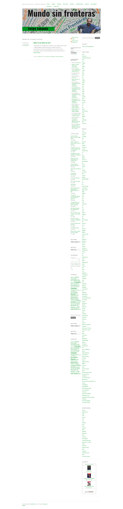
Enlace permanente (59, 56)
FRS (83, 86)
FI (82, 154)
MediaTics (84, 241)
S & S (83, 225)
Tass (83, 321)
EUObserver (84, 376)
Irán (71, 291)
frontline (83, 100)
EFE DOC (84, 358)
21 (76, 264)
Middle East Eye (85, 361)
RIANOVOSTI (85, 262)
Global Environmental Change (88, 397)
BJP (83, 196)
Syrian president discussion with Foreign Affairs (75, 137)
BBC (83, 143)
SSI (83, 104)
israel (76, 291)
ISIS (73, 291)
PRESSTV (84, 239)
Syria (78, 304)
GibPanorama (85, 257)
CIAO (83, 426)
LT (82, 168)
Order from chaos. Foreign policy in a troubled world (74, 159)
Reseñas (49, 6)
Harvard (83, 417)
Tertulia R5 (84, 283)
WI (82, 107)
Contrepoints (84, 296)
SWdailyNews (85, 250)
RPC (83, 200)
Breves (87, 4)
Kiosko (83, 360)
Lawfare (83, 342)
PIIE (83, 72)
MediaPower (84, 338)
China (77, 277)
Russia (78, 301)
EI (82, 180)
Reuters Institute (85, 356)
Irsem (83, 89)
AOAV (83, 235)
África (79, 309)
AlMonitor (84, 214)
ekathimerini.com (85, 395)
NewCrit (83, 310)
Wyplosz (53, 56)
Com (83, 237)
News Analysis (85, 219)
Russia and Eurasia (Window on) (88, 381)
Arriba (23, 505)
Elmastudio (45, 504)
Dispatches (89, 470)
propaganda (73, 301)
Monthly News (85, 345)
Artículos (65, 4)
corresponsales (74, 279)
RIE (83, 75)
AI (82, 77)
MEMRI (83, 116)
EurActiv (84, 223)
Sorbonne (84, 422)
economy (72, 282)
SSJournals (84, 335)
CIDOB (83, 63)
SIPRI (83, 82)
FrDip (83, 73)
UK (50, 56)
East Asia (84, 123)
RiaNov (83, 157)
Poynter (83, 322)
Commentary (84, 188)
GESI (83, 367)
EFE (83, 173)
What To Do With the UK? (42, 43)
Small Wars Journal (86, 329)
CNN (83, 131)
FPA (83, 65)
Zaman (83, 301)
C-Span (83, 383)
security (73, 302)
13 (75, 263)
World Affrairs (85, 294)
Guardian (84, 141)
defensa (72, 280)
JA (82, 152)
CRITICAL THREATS (86, 393)
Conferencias (79, 4)
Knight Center (85, 412)
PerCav (83, 251)
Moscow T (84, 159)
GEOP (83, 109)
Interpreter (84, 292)
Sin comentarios (25, 45)
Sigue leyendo (37, 52)
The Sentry (84, 391)
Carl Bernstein (89, 487)
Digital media (84, 189)
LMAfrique (84, 313)
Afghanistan (73, 277)
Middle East (73, 296)
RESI (83, 336)
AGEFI (83, 351)
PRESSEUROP (85, 179)
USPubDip (84, 120)
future (77, 286)
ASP (83, 54)
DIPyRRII (84, 431)
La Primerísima (85, 234)
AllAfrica (84, 177)
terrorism (73, 305)
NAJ (83, 218)
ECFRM (83, 96)
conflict (75, 278)
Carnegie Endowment (86, 57)
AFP (83, 209)
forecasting (74, 285)
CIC (83, 61)
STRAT (83, 80)
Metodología (73, 184)
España (59, 4)
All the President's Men (89, 486)
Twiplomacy (84, 303)
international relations (75, 290)
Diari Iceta (84, 248)
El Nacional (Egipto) (86, 400)
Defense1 (84, 276)
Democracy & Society (86, 328)
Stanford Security (85, 452)
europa (83, 166)
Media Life (84, 306)
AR (82, 163)
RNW (83, 156)
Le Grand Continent (86, 377)
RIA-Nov (84, 242)
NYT (83, 138)
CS (82, 216)
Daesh (78, 279)
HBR (83, 191)
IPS (83, 253)
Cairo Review (84, 289)
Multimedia (94, 4)
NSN (83, 98)
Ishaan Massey (75, 99)
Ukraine (73, 307)
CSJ (83, 420)
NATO (83, 260)
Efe (82, 198)
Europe (77, 283)
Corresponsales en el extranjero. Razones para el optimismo (75, 203)
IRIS (83, 88)
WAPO (83, 134)
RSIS (83, 454)
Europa (74, 283)
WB (83, 290)
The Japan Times (85, 374)
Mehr (83, 312)
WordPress (33, 504)
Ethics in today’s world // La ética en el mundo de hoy (75, 214)
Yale (83, 419)
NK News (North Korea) (87, 372)
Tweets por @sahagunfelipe (87, 46)
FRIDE (83, 66)
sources (72, 304)
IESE (83, 429)
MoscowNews (85, 161)
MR (82, 267)
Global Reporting (85, 352)
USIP (83, 112)
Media (73, 295)
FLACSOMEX (85, 438)
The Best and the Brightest (89, 478)
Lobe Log (84, 365)
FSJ (83, 347)
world (76, 309)
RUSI (83, 114)
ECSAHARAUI (85, 386)
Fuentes (74, 286)
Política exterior (75, 299)
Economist (84, 147)
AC (82, 105)
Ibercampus (84, 433)
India (83, 280)
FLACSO (84, 428)
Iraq (80, 290)
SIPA (83, 415)
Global (74, 288)
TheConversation (85, 368)
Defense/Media (85, 340)
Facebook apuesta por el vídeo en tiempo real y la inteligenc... (75, 149)
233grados (84, 287)
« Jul (72, 269)
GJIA (83, 424)
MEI (83, 121)
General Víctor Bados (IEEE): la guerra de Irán (76, 70)
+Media (83, 246)
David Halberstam (89, 479)
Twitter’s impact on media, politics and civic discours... (76, 143)
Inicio (48, 4)
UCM (83, 413)
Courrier (83, 149)
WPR (83, 333)
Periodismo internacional (89, 464)
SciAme (83, 266)
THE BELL (84, 399)
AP (82, 205)
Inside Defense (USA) (86, 388)
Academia (84, 451)
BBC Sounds (84, 379)
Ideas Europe (85, 111)
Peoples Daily (85, 150)
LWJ (83, 282)
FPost (83, 269)
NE (82, 182)
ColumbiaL (84, 445)
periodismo (74, 298)
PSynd (83, 70)
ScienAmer (84, 203)
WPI (83, 331)
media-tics (84, 326)
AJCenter (84, 436)
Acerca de (56, 6)
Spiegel (83, 145)
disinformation (77, 280)
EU (48, 56)
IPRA (83, 91)
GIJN (83, 258)
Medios (72, 4)
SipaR (83, 444)
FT (82, 140)
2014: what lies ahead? (75, 181)
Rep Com (84, 228)
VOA (83, 202)
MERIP (83, 232)
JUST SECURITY (85, 390)
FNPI (83, 435)
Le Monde (84, 136)
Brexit (47, 56)
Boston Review (85, 186)
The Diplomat (85, 274)
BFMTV (83, 212)
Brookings (84, 56)
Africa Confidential (86, 349)
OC (82, 255)
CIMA (83, 244)
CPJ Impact (84, 299)
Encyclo (83, 102)
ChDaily (83, 170)
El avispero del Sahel (75, 178)
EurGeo (83, 308)
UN (76, 307)
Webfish (75, 54)
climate (72, 278)
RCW (83, 264)
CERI (83, 84)
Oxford (83, 164)
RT (82, 207)
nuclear (76, 296)
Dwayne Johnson (75, 108)
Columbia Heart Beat (86, 297)
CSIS (83, 79)
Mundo (53, 4)
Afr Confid (84, 172)
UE (77, 305)
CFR (83, 59)
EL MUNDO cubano (75, 227)
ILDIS (83, 95)
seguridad (78, 302)
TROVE (83, 305)
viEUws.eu (84, 319)
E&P (83, 195)
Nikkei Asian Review (86, 324)
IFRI (83, 68)
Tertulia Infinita (85, 315)
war (72, 309)
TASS (83, 370)
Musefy (73, 64)
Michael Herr (90, 471)
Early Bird (84, 317)
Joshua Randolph (75, 87)
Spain (76, 304)
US (78, 307)
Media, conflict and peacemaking (75, 66)
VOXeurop (84, 344)
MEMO (83, 363)
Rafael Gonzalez (75, 79)
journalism (74, 293)
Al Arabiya (84, 278)
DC (82, 221)
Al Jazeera (84, 133)
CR (82, 227)
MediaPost (84, 273)
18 (72, 264)
